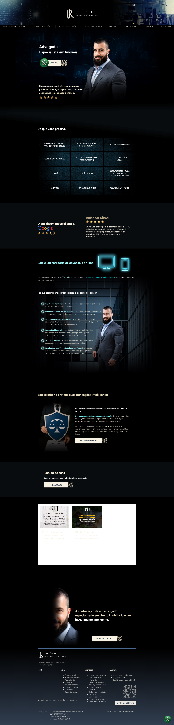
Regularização (70, 680)
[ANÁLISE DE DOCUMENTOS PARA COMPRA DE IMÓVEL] (54, 144)
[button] (51, 63)
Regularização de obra (97, 699)
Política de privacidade (127, 712)
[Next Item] (129, 228)
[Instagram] (40, 669)
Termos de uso (111, 712)
